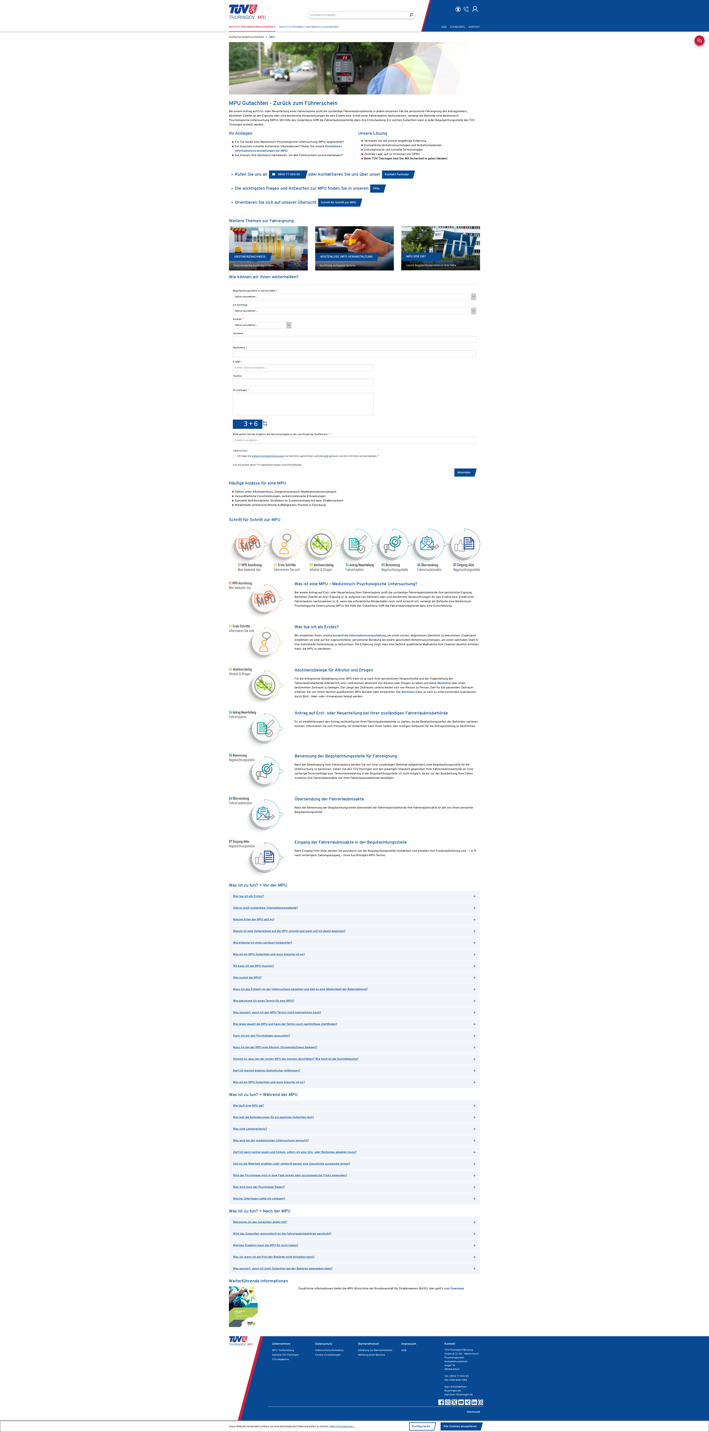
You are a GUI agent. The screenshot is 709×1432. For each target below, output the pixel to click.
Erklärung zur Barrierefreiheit (375, 1350)
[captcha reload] (265, 424)
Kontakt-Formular (397, 174)
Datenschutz (323, 1344)
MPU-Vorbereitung (283, 1350)
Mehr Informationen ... (342, 1426)
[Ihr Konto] (475, 9)
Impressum (408, 1344)
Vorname (238, 333)
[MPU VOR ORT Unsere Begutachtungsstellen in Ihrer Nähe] (440, 248)
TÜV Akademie (280, 1359)
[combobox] (357, 15)
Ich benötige (240, 305)
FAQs (376, 188)
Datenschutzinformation (329, 1350)
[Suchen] (411, 15)
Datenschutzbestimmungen (268, 456)
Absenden (464, 472)
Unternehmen (281, 1344)
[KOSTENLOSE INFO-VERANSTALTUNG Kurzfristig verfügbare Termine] (354, 248)
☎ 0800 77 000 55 (287, 174)
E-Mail (237, 362)
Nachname (240, 347)
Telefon (237, 376)
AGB (325, 456)
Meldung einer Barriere (371, 1355)
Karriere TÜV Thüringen (285, 1355)
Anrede (238, 319)
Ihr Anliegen (241, 390)
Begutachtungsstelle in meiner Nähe (255, 290)
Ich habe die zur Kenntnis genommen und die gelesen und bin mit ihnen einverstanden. (308, 456)
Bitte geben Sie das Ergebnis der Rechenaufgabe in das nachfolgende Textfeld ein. (281, 434)
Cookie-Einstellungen (328, 1355)
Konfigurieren (421, 1426)
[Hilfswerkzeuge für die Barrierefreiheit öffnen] (458, 9)
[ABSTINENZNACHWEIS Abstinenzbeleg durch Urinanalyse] (268, 248)
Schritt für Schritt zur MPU (338, 202)
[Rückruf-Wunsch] (466, 9)
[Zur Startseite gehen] (242, 12)
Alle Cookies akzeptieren (460, 1426)
